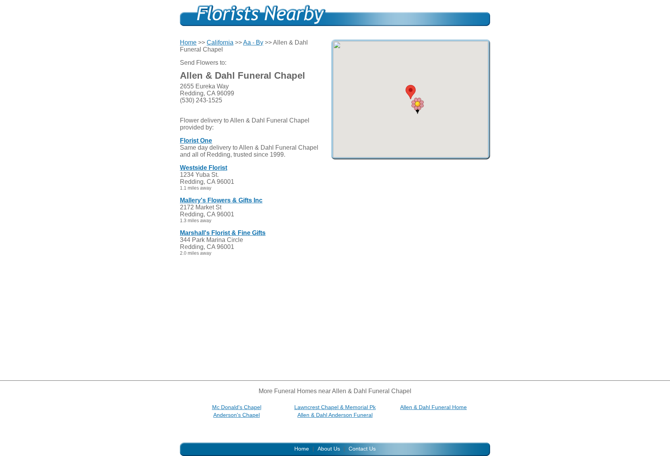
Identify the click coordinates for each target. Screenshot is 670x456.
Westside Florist (203, 167)
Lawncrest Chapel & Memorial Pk (335, 407)
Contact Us (362, 449)
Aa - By (253, 42)
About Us (329, 449)
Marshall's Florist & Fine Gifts (223, 233)
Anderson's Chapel (236, 415)
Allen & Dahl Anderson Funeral (335, 415)
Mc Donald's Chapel (236, 407)
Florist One (196, 140)
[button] (417, 106)
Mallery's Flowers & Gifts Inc (221, 200)
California (220, 42)
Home (188, 42)
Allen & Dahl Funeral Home (433, 407)
